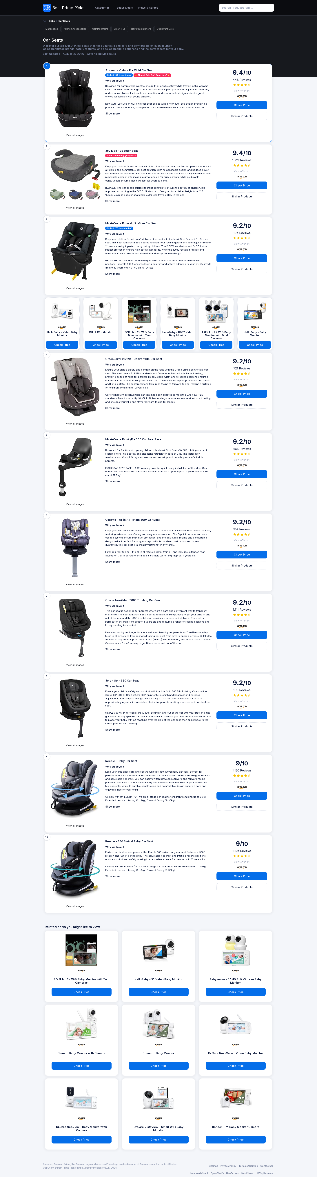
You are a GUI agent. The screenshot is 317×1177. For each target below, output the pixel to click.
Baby (52, 21)
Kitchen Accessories (75, 28)
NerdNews (247, 1173)
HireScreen (232, 1173)
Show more (112, 113)
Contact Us (266, 1165)
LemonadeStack (199, 1173)
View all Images (75, 135)
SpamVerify (217, 1173)
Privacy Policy (228, 1165)
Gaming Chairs (100, 28)
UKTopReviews (264, 1173)
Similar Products (242, 116)
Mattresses (51, 28)
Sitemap (213, 1165)
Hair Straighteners (141, 28)
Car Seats (64, 21)
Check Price (242, 105)
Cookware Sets (165, 28)
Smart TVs (119, 28)
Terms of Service (248, 1165)
